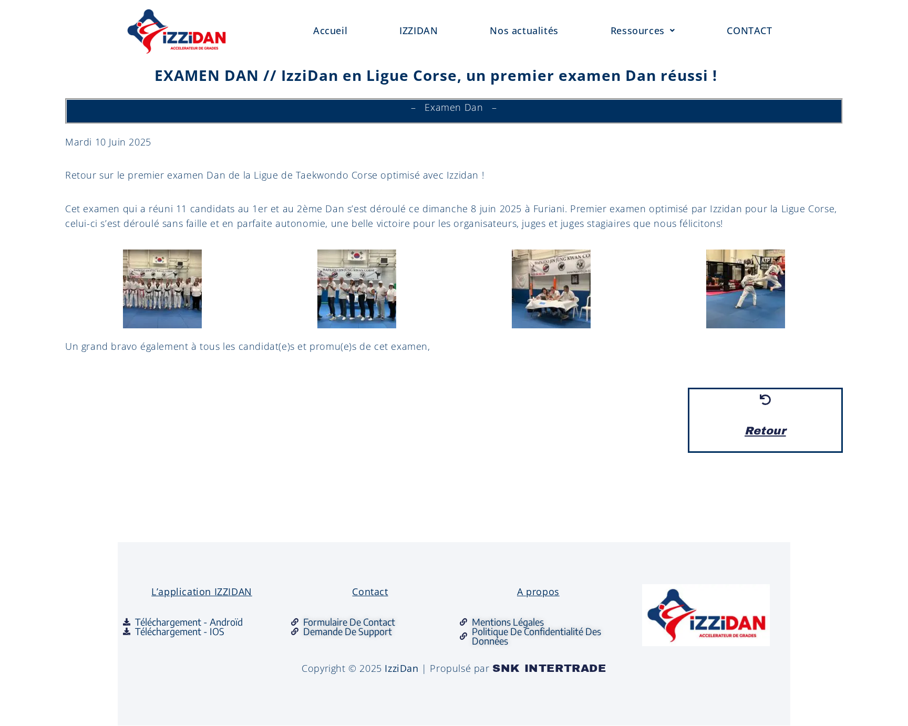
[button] (643, 30)
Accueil (330, 30)
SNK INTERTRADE (549, 668)
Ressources (638, 30)
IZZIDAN (418, 30)
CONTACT (749, 30)
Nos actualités (524, 30)
